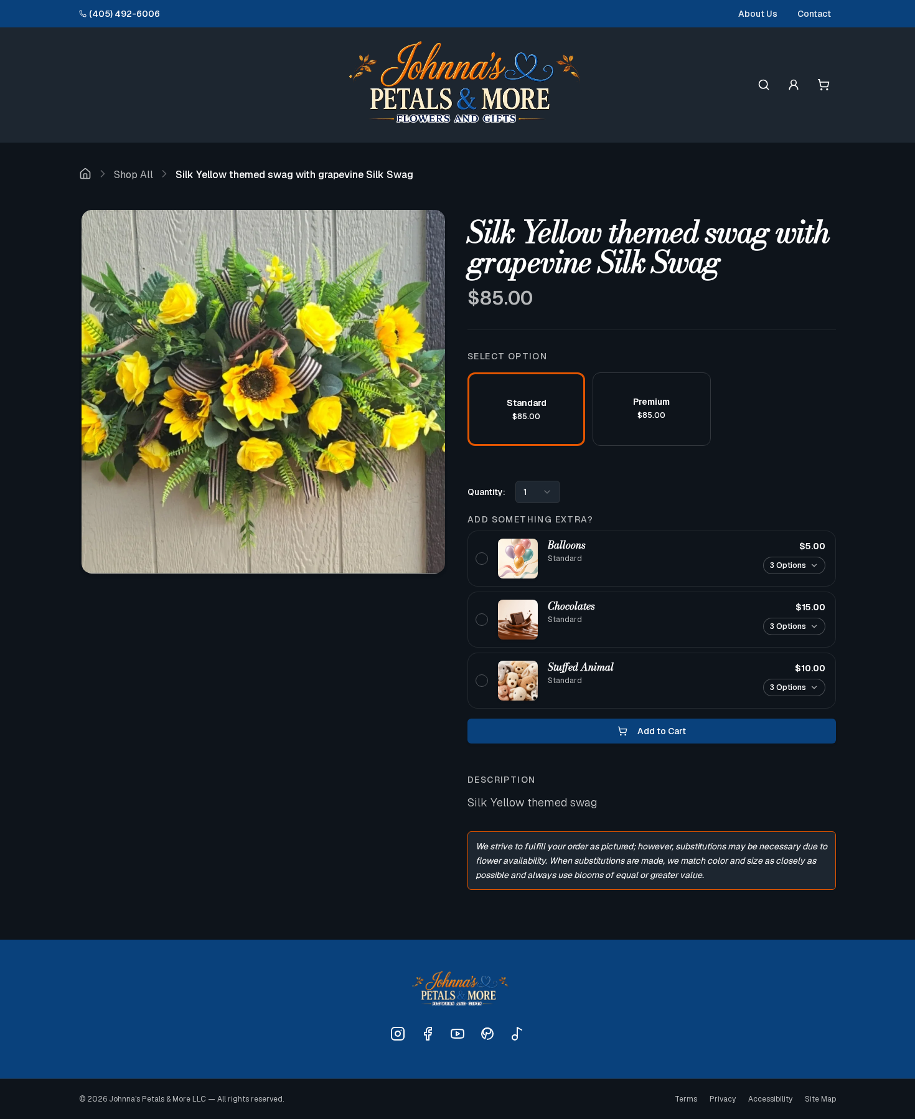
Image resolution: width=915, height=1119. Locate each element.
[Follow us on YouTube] (457, 1034)
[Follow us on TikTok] (517, 1034)
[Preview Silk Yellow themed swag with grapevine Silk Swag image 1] (263, 392)
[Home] (85, 175)
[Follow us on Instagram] (398, 1034)
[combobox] (537, 492)
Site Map (820, 1099)
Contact (814, 13)
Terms (686, 1099)
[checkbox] (651, 559)
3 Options (788, 565)
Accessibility (770, 1099)
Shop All (133, 174)
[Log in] (793, 84)
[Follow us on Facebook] (428, 1034)
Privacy (723, 1099)
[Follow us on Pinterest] (487, 1034)
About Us (757, 13)
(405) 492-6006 (124, 13)
